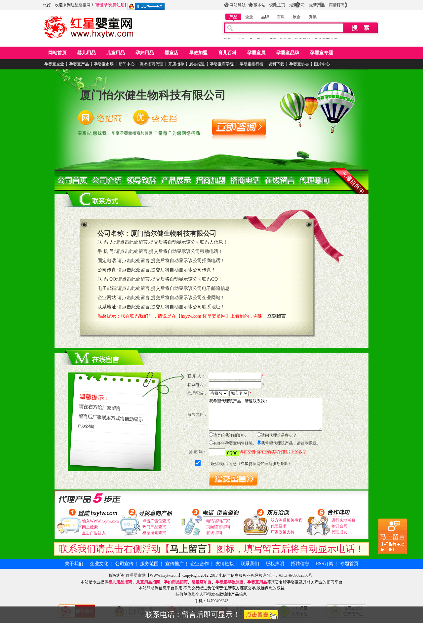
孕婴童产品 (79, 64)
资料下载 (276, 64)
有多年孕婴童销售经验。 (235, 443)
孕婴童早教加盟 (229, 582)
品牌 (265, 17)
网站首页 (57, 52)
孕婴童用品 (257, 582)
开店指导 (176, 64)
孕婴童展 (256, 52)
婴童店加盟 (202, 582)
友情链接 (224, 563)
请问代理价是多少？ (279, 435)
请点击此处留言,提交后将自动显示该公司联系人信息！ (171, 242)
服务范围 (149, 563)
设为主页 (277, 5)
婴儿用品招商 (120, 582)
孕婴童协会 (299, 64)
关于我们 (74, 563)
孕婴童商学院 (222, 64)
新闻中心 (127, 64)
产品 (233, 17)
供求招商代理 (151, 64)
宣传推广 (174, 563)
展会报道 (197, 64)
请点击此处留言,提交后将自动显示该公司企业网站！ (171, 297)
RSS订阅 (324, 563)
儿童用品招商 (148, 582)
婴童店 (171, 52)
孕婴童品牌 (287, 52)
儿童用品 (115, 52)
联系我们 (250, 563)
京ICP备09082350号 (295, 575)
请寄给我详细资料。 (231, 435)
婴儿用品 (86, 52)
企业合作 (199, 563)
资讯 (313, 17)
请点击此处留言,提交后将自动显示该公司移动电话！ (169, 251)
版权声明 (275, 563)
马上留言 (188, 549)
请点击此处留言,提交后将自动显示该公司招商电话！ (171, 260)
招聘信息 (300, 563)
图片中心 (322, 64)
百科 (281, 17)
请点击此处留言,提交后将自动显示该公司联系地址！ (171, 306)
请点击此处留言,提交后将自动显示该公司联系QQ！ (169, 279)
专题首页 (349, 563)
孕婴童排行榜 (251, 64)
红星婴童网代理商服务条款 (264, 463)
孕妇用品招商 (176, 582)
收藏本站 (257, 5)
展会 (297, 17)
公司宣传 (124, 563)
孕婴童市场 (104, 64)
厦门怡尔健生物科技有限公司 (153, 95)
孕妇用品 (144, 52)
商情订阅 (337, 5)
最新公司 (297, 5)
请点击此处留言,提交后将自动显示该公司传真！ (166, 269)
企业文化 (99, 563)
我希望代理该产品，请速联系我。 (291, 443)
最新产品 (317, 5)
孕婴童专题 (321, 52)
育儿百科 (227, 52)
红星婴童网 (81, 5)
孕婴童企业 (54, 64)
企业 (249, 17)
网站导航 (238, 5)
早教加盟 (198, 52)
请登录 (102, 5)
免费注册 (117, 5)
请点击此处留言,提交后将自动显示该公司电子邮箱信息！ (175, 288)
